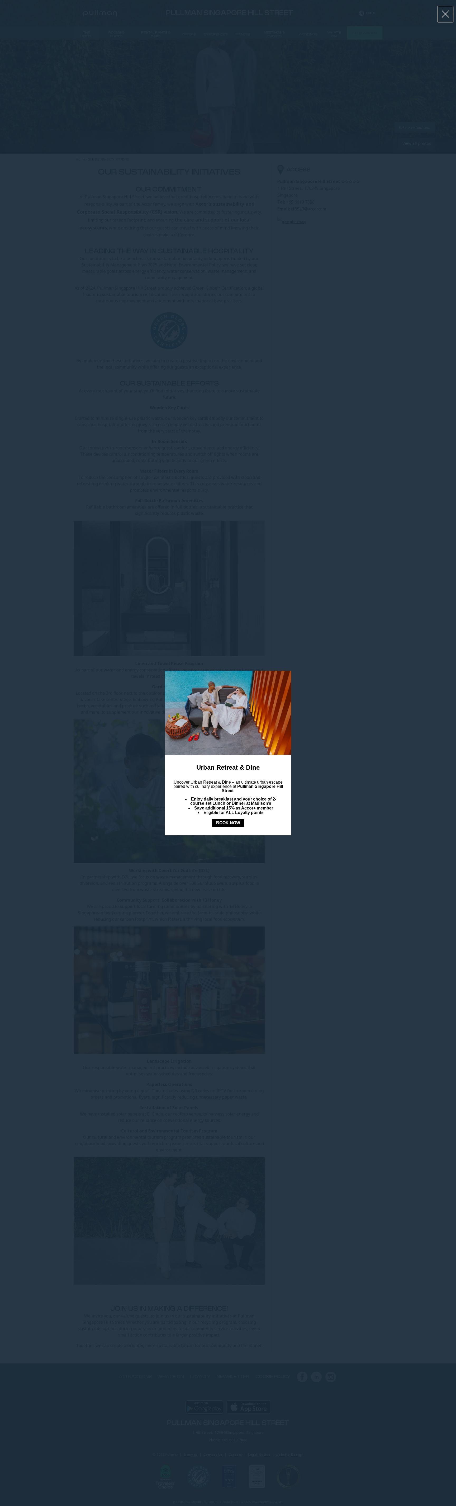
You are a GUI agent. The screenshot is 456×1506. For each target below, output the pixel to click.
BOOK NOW (228, 823)
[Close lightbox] (445, 14)
